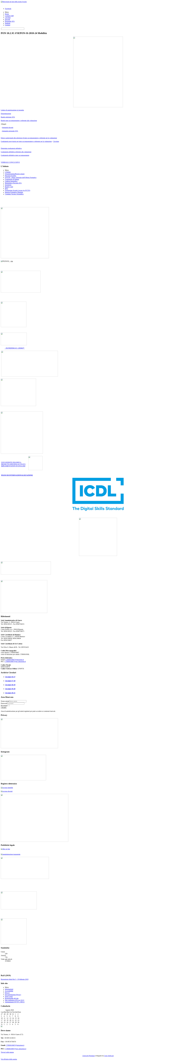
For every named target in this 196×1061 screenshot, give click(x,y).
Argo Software (109, 1056)
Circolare (56, 141)
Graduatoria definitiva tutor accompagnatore (15, 155)
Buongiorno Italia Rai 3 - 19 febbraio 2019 (14, 979)
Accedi (4, 707)
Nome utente (5, 701)
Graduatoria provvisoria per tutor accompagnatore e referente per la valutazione (26, 141)
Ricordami (4, 705)
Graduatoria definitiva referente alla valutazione (16, 152)
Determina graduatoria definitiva (11, 148)
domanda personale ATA (10, 131)
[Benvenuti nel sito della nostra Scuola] (14, 2)
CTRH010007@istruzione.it (14, 660)
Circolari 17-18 (10, 681)
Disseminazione (6, 113)
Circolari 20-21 (10, 693)
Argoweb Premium (88, 1056)
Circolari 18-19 (10, 685)
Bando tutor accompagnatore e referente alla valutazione (19, 120)
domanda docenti (7, 127)
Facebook (8, 9)
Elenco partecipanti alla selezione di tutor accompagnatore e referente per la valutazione (29, 138)
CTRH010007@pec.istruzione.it (15, 661)
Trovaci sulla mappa (7, 1052)
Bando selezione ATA (8, 117)
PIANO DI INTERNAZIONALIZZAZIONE (17, 475)
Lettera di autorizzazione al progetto (12, 110)
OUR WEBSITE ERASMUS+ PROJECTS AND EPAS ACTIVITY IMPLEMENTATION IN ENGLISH (13, 464)
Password (4, 703)
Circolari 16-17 (10, 677)
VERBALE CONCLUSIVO (10, 162)
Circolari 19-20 (10, 689)
